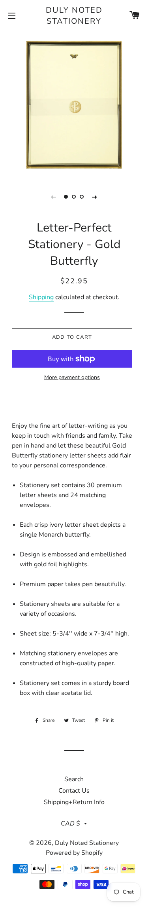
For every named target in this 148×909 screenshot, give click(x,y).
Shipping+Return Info (74, 802)
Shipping (41, 297)
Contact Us (74, 790)
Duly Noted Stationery (74, 16)
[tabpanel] (74, 104)
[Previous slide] (53, 196)
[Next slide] (94, 196)
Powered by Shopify (74, 852)
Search (74, 779)
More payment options (72, 377)
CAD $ (70, 823)
